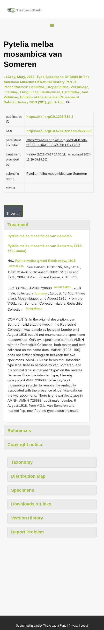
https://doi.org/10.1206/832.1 (49, 117)
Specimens (22, 490)
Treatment (17, 224)
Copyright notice (24, 444)
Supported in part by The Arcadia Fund (41, 625)
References (19, 430)
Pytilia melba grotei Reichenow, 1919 (45, 261)
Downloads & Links (31, 504)
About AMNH (62, 287)
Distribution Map (28, 476)
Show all (13, 213)
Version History (27, 518)
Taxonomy (22, 462)
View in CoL (16, 265)
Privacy (73, 625)
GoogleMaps (34, 308)
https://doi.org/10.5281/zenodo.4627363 (58, 131)
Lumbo (41, 293)
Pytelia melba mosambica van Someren (39, 236)
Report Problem (27, 532)
